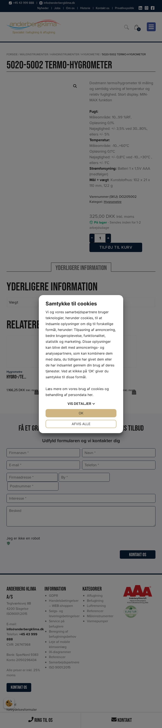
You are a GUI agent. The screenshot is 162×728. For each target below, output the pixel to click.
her (90, 395)
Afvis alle (81, 424)
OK (81, 413)
